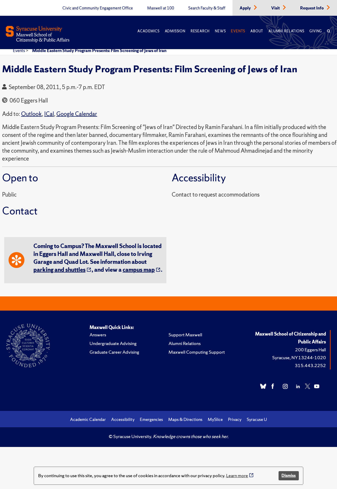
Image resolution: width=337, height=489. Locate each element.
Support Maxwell (185, 335)
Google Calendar (76, 114)
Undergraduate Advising (113, 343)
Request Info (312, 8)
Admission (175, 31)
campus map (139, 270)
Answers (98, 335)
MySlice (215, 419)
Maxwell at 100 (160, 8)
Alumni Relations (286, 31)
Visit (276, 8)
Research (200, 31)
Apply (246, 8)
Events (238, 31)
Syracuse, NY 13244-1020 (299, 357)
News (220, 31)
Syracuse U (257, 419)
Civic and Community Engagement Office (97, 8)
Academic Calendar (88, 419)
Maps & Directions (185, 419)
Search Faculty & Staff (206, 8)
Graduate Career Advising (114, 352)
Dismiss (288, 475)
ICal (49, 114)
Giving (315, 31)
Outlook (31, 114)
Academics (148, 31)
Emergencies (151, 419)
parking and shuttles (59, 270)
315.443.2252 (310, 365)
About (256, 31)
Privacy (234, 419)
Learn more (237, 475)
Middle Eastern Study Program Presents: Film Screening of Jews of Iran (99, 50)
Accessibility (123, 419)
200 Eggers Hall (310, 350)
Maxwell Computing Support (196, 352)
